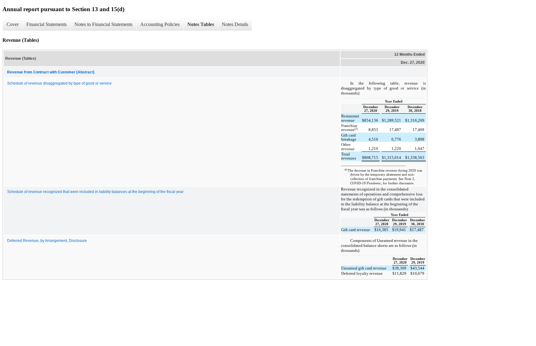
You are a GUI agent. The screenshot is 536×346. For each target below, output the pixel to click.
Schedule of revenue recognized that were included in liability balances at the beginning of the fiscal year (95, 192)
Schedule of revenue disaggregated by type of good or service (59, 83)
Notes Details (235, 24)
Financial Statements (46, 24)
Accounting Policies (160, 24)
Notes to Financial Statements (103, 24)
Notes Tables (200, 24)
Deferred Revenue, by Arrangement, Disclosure (47, 241)
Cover (13, 24)
